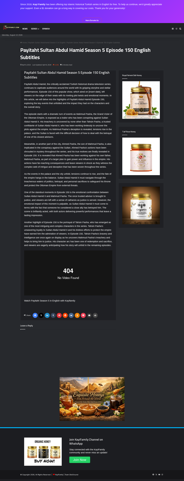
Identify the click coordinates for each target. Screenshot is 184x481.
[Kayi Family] (11, 27)
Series (34, 29)
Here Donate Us (92, 20)
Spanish (46, 29)
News (25, 29)
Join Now (79, 460)
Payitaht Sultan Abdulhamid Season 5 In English (46, 43)
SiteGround (73, 475)
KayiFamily (59, 475)
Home (24, 43)
